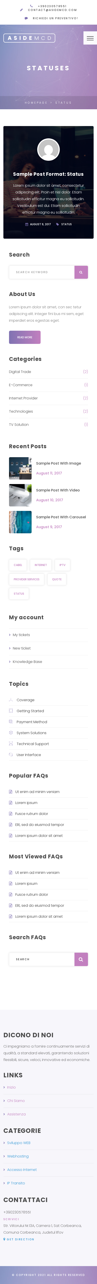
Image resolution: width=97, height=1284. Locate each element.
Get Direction (20, 1239)
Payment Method (32, 722)
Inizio (11, 1087)
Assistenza (16, 1114)
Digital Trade (20, 371)
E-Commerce (20, 385)
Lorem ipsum (26, 802)
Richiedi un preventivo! (55, 18)
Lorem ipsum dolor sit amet (39, 835)
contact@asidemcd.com (52, 10)
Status (66, 224)
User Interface (29, 754)
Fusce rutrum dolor (31, 813)
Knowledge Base (27, 661)
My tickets (21, 634)
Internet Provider (23, 398)
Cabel (18, 565)
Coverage (26, 700)
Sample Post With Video (58, 490)
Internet (41, 565)
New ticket (22, 648)
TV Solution (19, 424)
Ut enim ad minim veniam (37, 791)
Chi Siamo (16, 1100)
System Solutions (31, 732)
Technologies (21, 411)
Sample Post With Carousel (61, 517)
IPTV (62, 565)
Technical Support (33, 743)
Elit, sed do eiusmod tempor (39, 824)
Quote (57, 579)
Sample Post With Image (58, 463)
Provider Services (26, 579)
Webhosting (18, 1156)
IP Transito (16, 1183)
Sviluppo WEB (18, 1142)
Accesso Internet (22, 1169)
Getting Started (30, 711)
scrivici (11, 1219)
